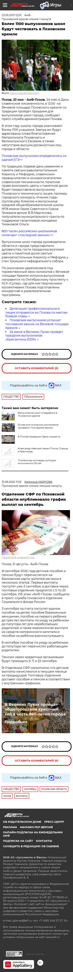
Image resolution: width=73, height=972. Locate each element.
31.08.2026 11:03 (11, 482)
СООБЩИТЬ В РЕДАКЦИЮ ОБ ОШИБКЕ (31, 846)
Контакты (44, 841)
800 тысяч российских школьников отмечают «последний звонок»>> (29, 233)
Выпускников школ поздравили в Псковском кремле (37, 414)
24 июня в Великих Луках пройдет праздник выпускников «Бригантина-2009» (34, 335)
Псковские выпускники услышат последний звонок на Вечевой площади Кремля (37, 324)
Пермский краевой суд (18, 557)
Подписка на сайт (18, 841)
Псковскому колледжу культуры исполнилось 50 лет (37, 462)
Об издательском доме (22, 821)
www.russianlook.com (24, 93)
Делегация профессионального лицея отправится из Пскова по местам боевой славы (36, 312)
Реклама (10, 827)
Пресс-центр (54, 821)
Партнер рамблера (35, 954)
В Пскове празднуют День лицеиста (39, 436)
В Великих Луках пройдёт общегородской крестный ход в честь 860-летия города (35, 709)
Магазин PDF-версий (36, 827)
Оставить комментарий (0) (36, 368)
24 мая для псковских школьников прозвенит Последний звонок (38, 426)
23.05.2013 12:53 (11, 15)
